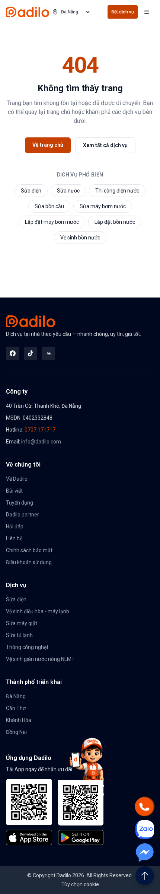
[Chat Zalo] (144, 829)
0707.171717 (40, 430)
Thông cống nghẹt (27, 647)
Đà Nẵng (16, 696)
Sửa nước (68, 191)
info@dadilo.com (41, 442)
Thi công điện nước (117, 191)
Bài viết (14, 491)
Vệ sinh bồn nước (80, 238)
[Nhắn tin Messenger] (144, 852)
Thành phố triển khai (34, 681)
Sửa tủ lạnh (19, 635)
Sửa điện (31, 191)
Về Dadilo (17, 479)
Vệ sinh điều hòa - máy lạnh (37, 611)
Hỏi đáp (14, 526)
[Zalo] (48, 353)
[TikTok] (30, 353)
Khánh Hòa (18, 720)
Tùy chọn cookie (80, 884)
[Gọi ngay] (144, 806)
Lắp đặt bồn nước (115, 222)
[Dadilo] (27, 12)
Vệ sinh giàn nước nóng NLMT (40, 659)
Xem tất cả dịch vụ (105, 145)
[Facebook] (12, 353)
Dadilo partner (22, 515)
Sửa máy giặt (21, 623)
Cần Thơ (16, 708)
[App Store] (29, 812)
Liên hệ (14, 538)
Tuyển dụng (19, 503)
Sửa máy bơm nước (103, 206)
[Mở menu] (146, 11)
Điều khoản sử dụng (29, 562)
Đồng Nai (16, 732)
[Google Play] (81, 812)
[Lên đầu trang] (144, 875)
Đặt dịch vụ (122, 12)
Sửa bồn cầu (49, 206)
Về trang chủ (47, 145)
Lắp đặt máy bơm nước (52, 222)
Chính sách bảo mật (29, 550)
